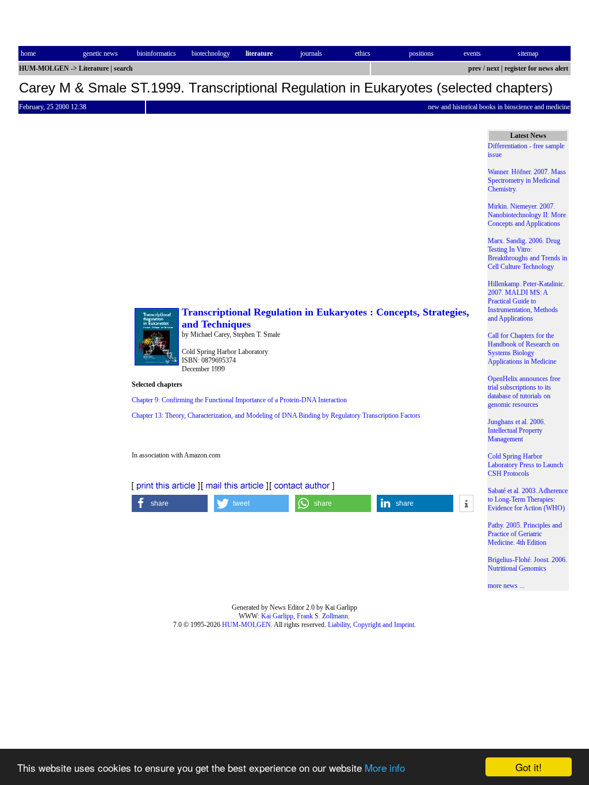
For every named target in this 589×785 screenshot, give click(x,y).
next (493, 68)
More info (385, 767)
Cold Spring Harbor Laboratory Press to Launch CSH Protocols (525, 465)
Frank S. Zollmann (322, 616)
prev (474, 68)
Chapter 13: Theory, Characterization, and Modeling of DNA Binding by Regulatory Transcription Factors (276, 415)
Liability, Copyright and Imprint (371, 625)
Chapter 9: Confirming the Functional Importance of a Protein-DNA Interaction (239, 400)
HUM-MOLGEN (246, 625)
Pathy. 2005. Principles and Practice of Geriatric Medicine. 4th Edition (525, 534)
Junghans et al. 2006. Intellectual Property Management (516, 430)
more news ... (506, 586)
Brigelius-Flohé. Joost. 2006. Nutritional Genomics (527, 564)
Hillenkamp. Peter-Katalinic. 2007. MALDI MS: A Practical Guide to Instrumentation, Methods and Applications (526, 301)
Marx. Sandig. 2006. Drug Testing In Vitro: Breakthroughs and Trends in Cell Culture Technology (527, 254)
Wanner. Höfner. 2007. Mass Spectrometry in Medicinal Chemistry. (527, 180)
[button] (170, 503)
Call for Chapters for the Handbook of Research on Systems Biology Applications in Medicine (523, 348)
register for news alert (537, 68)
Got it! (528, 767)
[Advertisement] (302, 219)
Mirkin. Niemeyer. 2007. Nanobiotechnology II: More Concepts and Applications (527, 215)
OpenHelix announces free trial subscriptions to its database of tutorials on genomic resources (524, 392)
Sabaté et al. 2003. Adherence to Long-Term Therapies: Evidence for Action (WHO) (528, 499)
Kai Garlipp (277, 616)
